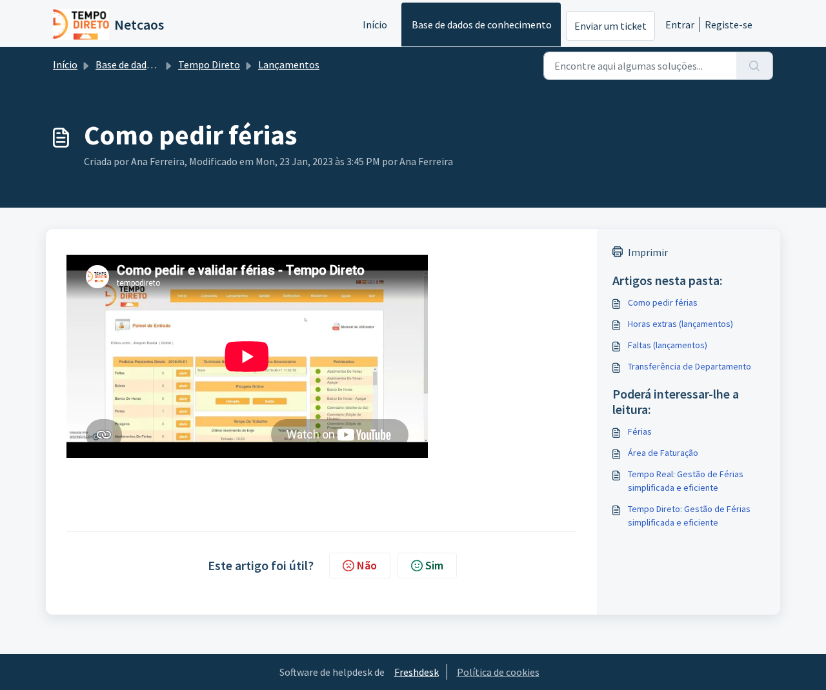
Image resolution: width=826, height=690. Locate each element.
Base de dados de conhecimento (482, 24)
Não (367, 565)
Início (375, 24)
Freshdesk (416, 671)
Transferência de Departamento (689, 366)
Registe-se (728, 24)
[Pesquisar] (754, 66)
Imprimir (648, 252)
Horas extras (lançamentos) (680, 324)
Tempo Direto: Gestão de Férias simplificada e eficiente (689, 515)
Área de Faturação (663, 452)
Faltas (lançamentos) (667, 345)
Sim (434, 565)
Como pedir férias (663, 302)
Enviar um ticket (610, 25)
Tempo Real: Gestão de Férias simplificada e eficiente (685, 480)
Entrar (679, 24)
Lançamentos (288, 64)
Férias (640, 431)
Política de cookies (498, 671)
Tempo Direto (209, 64)
